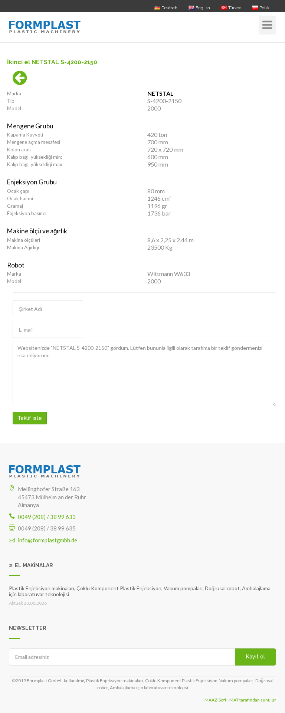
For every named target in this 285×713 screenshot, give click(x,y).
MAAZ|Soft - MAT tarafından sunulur (240, 700)
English (202, 8)
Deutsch (168, 8)
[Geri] (20, 81)
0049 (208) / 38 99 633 (47, 516)
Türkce (234, 8)
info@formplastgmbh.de (47, 540)
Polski (264, 8)
